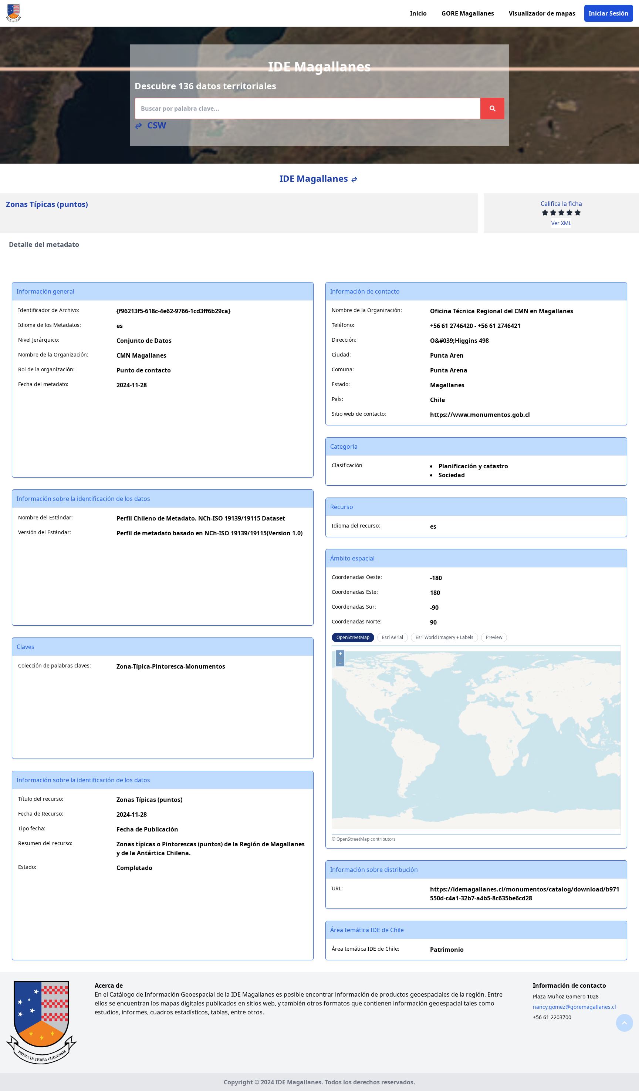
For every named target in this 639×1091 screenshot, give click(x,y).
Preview (494, 637)
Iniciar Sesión (609, 13)
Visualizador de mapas (542, 13)
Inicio (418, 13)
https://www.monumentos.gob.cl (480, 415)
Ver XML (561, 223)
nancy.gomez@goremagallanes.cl (574, 1006)
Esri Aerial (392, 637)
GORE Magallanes (468, 13)
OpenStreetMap (353, 637)
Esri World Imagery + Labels (444, 637)
